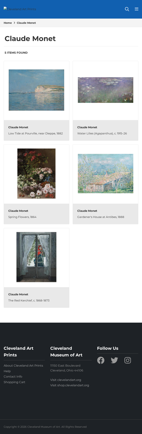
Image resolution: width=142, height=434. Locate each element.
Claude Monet (26, 23)
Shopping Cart (14, 382)
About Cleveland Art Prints (23, 365)
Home (8, 23)
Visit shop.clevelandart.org (69, 385)
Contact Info (13, 376)
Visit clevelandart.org (65, 380)
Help (7, 371)
